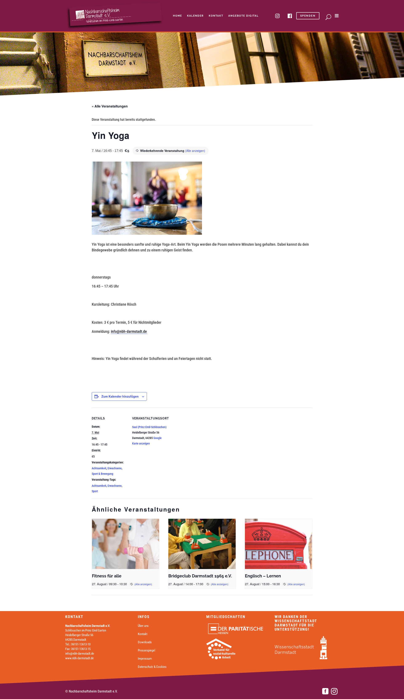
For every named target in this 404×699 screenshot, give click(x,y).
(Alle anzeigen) (195, 151)
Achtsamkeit (99, 468)
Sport (95, 491)
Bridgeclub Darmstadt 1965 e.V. (200, 575)
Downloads (145, 642)
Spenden (308, 15)
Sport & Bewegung (102, 473)
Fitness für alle (106, 575)
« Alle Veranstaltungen (110, 106)
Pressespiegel (146, 650)
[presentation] (125, 544)
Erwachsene (115, 468)
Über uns (143, 626)
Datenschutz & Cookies (152, 667)
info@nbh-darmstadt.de (129, 331)
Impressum (145, 659)
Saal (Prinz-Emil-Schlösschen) (149, 427)
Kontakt (142, 634)
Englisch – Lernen (263, 575)
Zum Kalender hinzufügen (120, 396)
